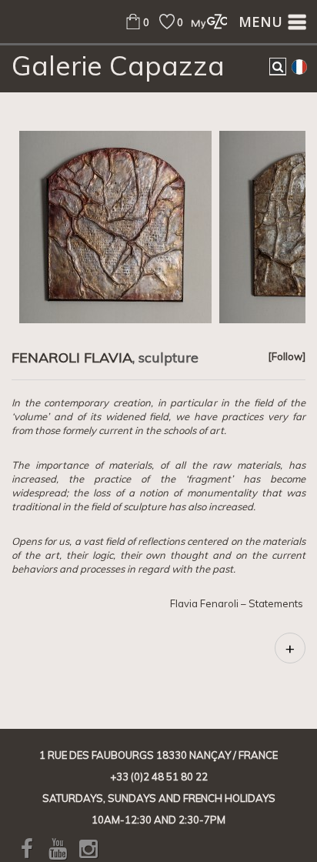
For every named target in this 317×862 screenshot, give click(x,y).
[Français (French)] (299, 66)
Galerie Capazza (118, 65)
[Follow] (286, 356)
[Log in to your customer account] (205, 21)
